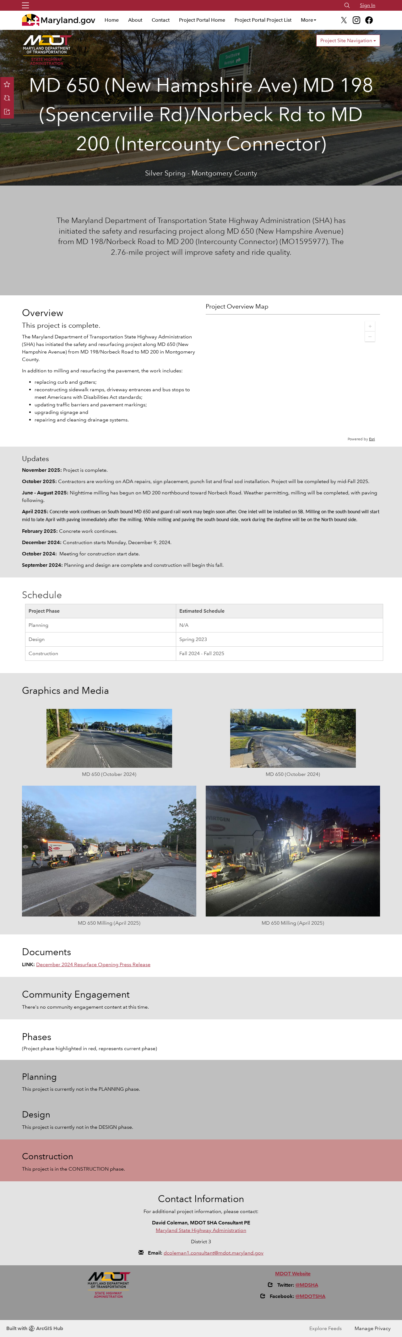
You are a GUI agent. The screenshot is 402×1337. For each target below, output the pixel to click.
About (135, 20)
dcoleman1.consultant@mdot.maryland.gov (213, 1253)
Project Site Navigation (346, 40)
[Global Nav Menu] (25, 5)
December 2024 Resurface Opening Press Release (93, 964)
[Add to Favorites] (7, 84)
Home (112, 20)
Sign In (367, 5)
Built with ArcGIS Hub (34, 1328)
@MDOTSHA (310, 1296)
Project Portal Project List (263, 20)
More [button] (307, 20)
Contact (161, 20)
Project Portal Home (202, 20)
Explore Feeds (325, 1328)
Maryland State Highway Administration (201, 1230)
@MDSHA (307, 1285)
